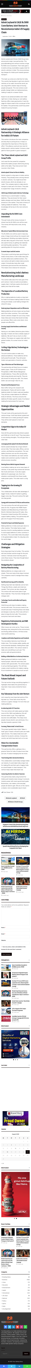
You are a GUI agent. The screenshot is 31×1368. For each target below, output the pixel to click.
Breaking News (6, 1277)
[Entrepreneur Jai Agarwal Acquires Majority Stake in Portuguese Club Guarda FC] (6, 975)
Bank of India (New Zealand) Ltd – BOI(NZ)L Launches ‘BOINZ (7, 868)
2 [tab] (15, 1059)
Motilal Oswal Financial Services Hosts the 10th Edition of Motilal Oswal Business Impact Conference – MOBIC (8, 890)
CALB (23, 798)
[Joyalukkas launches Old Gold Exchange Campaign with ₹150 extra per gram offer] (6, 1018)
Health (4, 1290)
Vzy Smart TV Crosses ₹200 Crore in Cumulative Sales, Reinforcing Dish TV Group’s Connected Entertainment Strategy (22, 869)
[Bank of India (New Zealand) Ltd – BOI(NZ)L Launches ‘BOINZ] (8, 861)
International (5, 1293)
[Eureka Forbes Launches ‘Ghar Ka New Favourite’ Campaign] (23, 881)
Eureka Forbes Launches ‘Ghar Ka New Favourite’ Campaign (21, 888)
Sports (4, 1303)
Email (3, 934)
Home (4, 15)
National (4, 1298)
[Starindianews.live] (15, 4)
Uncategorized (6, 1309)
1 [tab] (13, 1059)
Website (3, 940)
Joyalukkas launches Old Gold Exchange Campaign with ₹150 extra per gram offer (20, 1018)
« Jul (2, 1163)
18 (7, 1152)
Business (9, 15)
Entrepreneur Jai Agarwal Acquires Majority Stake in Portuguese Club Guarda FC (20, 974)
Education (5, 1285)
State (3, 1306)
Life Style (5, 1295)
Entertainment (6, 1287)
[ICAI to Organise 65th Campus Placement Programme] (6, 1011)
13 (15, 1148)
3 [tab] (17, 1059)
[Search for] (29, 5)
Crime (4, 1282)
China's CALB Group (16, 802)
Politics (4, 1301)
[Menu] (2, 5)
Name (3, 927)
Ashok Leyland (12, 798)
